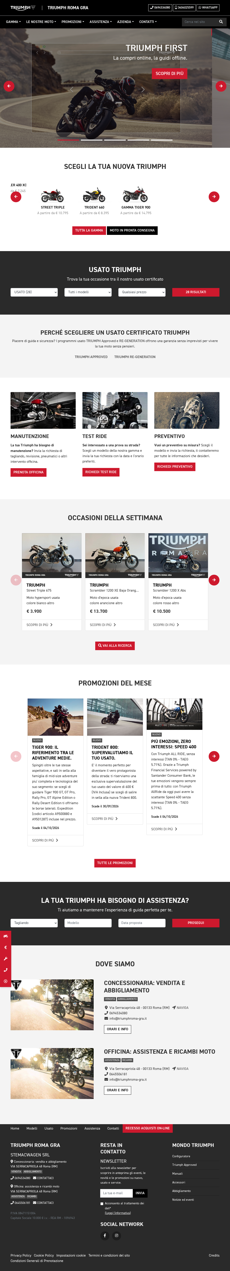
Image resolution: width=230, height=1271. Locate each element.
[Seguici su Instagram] (116, 1235)
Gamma (12, 22)
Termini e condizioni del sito (109, 1255)
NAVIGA (182, 1008)
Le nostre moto (39, 22)
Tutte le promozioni (115, 863)
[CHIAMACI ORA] (5, 970)
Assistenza (99, 22)
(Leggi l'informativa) (118, 1213)
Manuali (177, 1173)
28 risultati (196, 292)
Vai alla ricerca (117, 646)
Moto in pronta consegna (132, 230)
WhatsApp (209, 7)
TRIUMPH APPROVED (91, 357)
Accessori (178, 1182)
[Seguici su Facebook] (104, 1235)
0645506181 (22, 1203)
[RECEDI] (5, 981)
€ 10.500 (161, 611)
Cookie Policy (44, 1255)
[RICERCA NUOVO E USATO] (5, 936)
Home (15, 1128)
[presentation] (9, 86)
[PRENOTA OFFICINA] (5, 959)
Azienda (124, 22)
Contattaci (45, 1178)
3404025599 (185, 7)
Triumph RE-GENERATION (134, 357)
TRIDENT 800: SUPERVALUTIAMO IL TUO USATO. (112, 752)
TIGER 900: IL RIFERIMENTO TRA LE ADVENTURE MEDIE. (53, 752)
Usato (48, 1128)
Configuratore (181, 1156)
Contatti (146, 22)
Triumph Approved (184, 1165)
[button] (221, 22)
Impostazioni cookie (71, 1255)
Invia (140, 1193)
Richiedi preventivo (174, 467)
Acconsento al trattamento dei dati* (124, 1206)
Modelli (32, 1128)
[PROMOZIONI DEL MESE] (5, 947)
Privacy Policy (21, 1255)
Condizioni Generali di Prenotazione (37, 1261)
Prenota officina (28, 472)
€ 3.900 (34, 611)
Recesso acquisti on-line (148, 1128)
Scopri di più (38, 625)
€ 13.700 (98, 611)
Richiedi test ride (101, 472)
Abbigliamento (181, 1191)
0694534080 (161, 7)
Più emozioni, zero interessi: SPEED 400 (173, 744)
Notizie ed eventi (183, 1199)
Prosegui (196, 923)
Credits (214, 1255)
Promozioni (72, 22)
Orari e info (117, 1029)
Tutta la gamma (89, 230)
